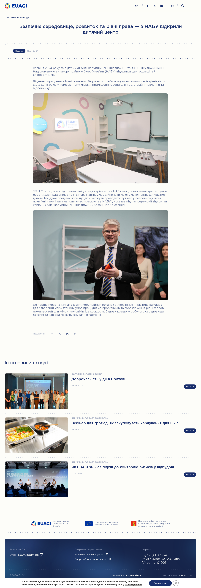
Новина (19, 51)
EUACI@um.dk (28, 555)
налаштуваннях (133, 584)
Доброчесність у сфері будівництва (89, 418)
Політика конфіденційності (127, 576)
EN (136, 6)
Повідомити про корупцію (89, 555)
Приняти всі (160, 583)
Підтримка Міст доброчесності (87, 374)
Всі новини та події (18, 18)
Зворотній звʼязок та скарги (90, 559)
